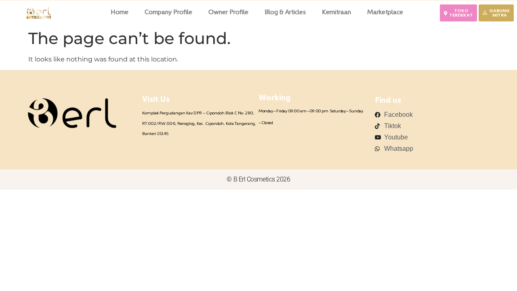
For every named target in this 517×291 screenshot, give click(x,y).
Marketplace (385, 12)
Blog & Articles (285, 12)
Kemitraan (336, 12)
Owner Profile (228, 12)
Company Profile (168, 12)
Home (119, 12)
